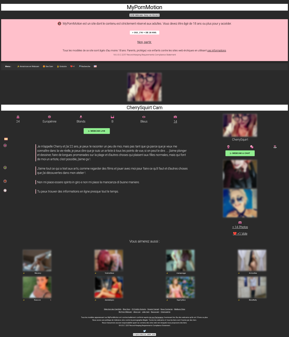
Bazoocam (155, 312)
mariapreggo (181, 273)
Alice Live (136, 312)
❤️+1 (72, 66)
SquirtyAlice (181, 300)
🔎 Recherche (84, 66)
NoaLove (37, 300)
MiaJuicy (38, 273)
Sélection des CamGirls (112, 309)
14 (175, 121)
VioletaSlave (109, 273)
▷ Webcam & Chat (240, 153)
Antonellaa (253, 273)
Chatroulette (165, 312)
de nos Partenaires (156, 317)
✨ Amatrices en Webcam (28, 66)
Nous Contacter (167, 309)
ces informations (216, 50)
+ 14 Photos (240, 227)
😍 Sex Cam (48, 66)
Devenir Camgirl (153, 309)
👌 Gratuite (62, 66)
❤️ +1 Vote (240, 233)
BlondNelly (253, 300)
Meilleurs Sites (179, 309)
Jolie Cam (145, 312)
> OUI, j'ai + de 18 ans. (144, 32)
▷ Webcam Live (96, 131)
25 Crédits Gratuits (139, 309)
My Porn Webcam (125, 312)
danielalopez (109, 300)
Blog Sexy (126, 309)
